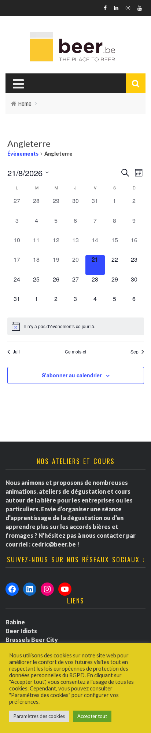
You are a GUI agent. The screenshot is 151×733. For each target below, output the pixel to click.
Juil (16, 352)
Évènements (22, 153)
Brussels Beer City (31, 639)
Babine (15, 621)
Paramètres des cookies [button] (39, 716)
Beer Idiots (21, 630)
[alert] (75, 326)
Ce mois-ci (75, 352)
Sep (134, 352)
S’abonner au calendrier (72, 375)
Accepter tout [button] (92, 716)
